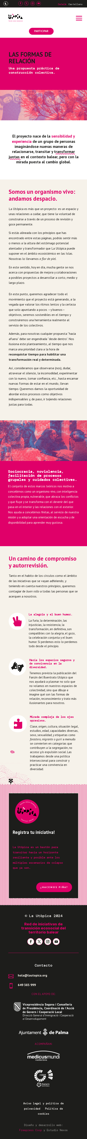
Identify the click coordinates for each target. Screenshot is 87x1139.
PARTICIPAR (41, 31)
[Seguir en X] (26, 3)
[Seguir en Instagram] (32, 3)
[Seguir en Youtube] (38, 3)
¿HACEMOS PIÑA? (54, 887)
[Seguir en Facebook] (20, 3)
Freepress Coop (30, 1130)
